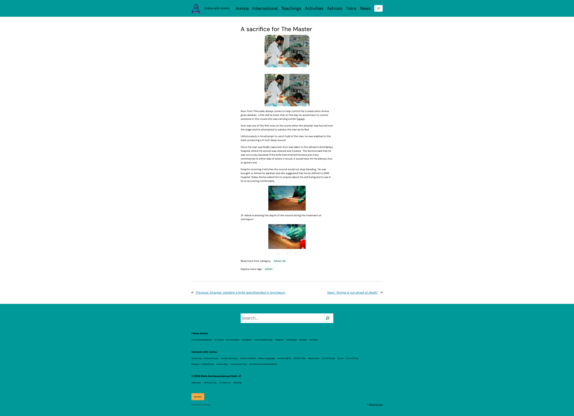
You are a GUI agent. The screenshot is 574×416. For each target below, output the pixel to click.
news (300, 119)
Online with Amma (216, 8)
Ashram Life (280, 261)
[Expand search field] (378, 8)
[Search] (327, 318)
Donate (197, 396)
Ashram (269, 269)
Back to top (376, 404)
